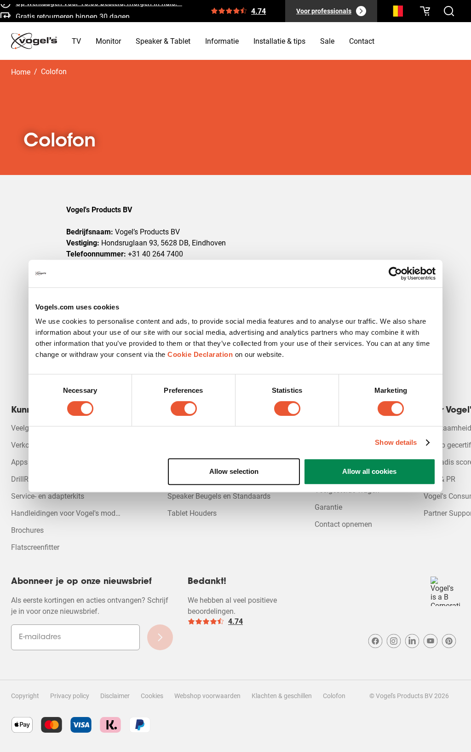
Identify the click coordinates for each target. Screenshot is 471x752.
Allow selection (233, 471)
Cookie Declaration (200, 354)
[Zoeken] (396, 13)
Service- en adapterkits (47, 496)
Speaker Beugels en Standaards (218, 496)
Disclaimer (115, 696)
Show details (396, 442)
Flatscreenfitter (35, 547)
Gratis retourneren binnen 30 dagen (73, 14)
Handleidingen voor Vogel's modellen (67, 513)
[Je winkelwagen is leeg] (425, 11)
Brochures (27, 530)
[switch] (184, 408)
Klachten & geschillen (282, 696)
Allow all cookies (369, 471)
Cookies (152, 696)
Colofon (334, 696)
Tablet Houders (192, 513)
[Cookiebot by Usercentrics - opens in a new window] (395, 273)
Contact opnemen (343, 524)
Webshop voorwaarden (207, 696)
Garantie (328, 507)
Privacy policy (69, 696)
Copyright (25, 696)
